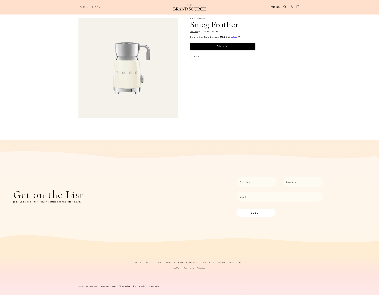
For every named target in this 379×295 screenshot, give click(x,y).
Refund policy (154, 286)
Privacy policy (124, 286)
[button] (83, 7)
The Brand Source (92, 286)
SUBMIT (256, 213)
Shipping (194, 31)
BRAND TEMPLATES (188, 263)
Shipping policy (139, 286)
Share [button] (197, 56)
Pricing (275, 7)
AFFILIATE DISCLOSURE (230, 263)
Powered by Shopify (108, 286)
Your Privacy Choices (194, 268)
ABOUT (177, 268)
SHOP (203, 263)
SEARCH (139, 263)
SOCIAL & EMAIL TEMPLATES (160, 263)
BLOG (212, 263)
